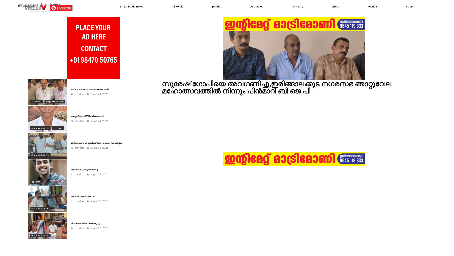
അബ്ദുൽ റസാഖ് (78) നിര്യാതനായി (87, 116)
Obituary (297, 6)
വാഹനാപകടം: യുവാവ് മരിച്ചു (84, 170)
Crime (335, 6)
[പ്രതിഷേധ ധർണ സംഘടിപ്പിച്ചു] (47, 226)
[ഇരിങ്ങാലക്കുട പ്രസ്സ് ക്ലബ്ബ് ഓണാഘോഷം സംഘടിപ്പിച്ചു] (47, 146)
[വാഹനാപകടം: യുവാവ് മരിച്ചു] (47, 172)
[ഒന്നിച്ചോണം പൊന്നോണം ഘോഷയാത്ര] (47, 92)
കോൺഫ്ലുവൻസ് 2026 (82, 196)
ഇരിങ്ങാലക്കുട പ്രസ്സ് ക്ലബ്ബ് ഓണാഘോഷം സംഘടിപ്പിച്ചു (96, 143)
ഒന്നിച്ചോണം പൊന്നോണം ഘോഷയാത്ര (90, 89)
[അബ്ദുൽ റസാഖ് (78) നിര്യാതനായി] (47, 119)
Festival (372, 6)
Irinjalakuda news (131, 6)
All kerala (178, 6)
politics (217, 6)
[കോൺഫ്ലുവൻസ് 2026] (47, 199)
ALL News (256, 6)
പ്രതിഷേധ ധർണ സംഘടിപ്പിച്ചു (85, 223)
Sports (410, 6)
